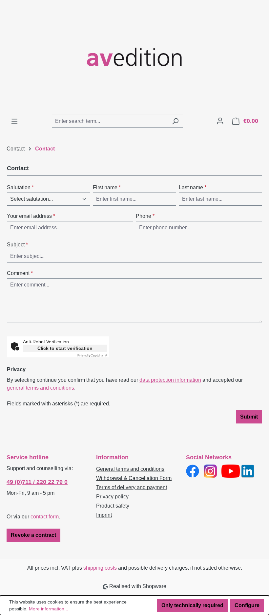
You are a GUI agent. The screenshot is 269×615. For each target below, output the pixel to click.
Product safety (112, 506)
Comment (20, 273)
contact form (45, 516)
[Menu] (14, 121)
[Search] (175, 121)
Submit (249, 417)
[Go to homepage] (134, 57)
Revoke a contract (33, 535)
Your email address (31, 216)
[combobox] (110, 121)
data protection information (170, 380)
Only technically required (192, 605)
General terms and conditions (130, 469)
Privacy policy (112, 496)
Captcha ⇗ (92, 355)
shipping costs (100, 568)
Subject (17, 244)
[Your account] (220, 120)
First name (107, 187)
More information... (48, 608)
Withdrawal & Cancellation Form (134, 478)
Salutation (20, 187)
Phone (145, 216)
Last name (192, 187)
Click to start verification (65, 348)
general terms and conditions (40, 388)
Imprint (104, 515)
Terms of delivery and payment (131, 487)
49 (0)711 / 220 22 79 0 (37, 482)
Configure (247, 605)
